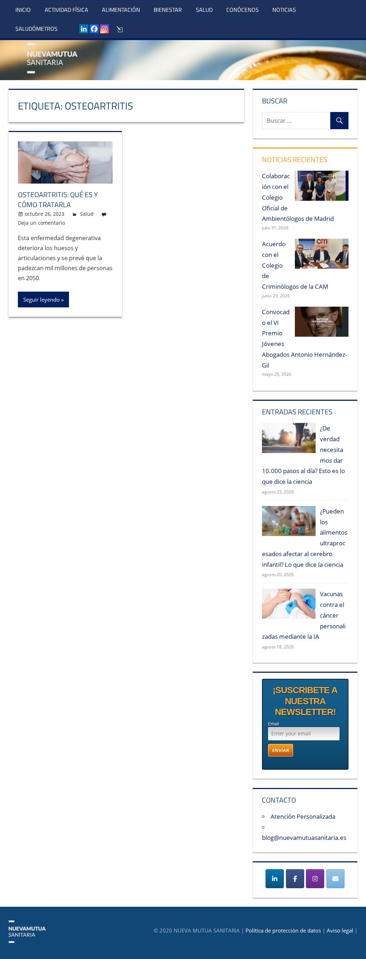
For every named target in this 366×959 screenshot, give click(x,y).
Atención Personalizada (303, 816)
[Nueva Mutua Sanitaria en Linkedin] (275, 878)
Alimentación (121, 9)
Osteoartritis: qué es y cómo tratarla (58, 199)
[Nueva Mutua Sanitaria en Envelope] (335, 878)
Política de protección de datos (283, 930)
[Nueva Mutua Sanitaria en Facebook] (295, 878)
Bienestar (168, 9)
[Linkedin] (83, 28)
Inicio (23, 9)
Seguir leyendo (41, 299)
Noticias (284, 9)
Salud (204, 9)
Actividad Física (66, 9)
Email (273, 723)
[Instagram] (104, 28)
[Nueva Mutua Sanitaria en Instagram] (315, 878)
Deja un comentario (41, 222)
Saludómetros (36, 28)
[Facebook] (94, 28)
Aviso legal (340, 930)
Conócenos (242, 9)
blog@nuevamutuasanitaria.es (304, 837)
